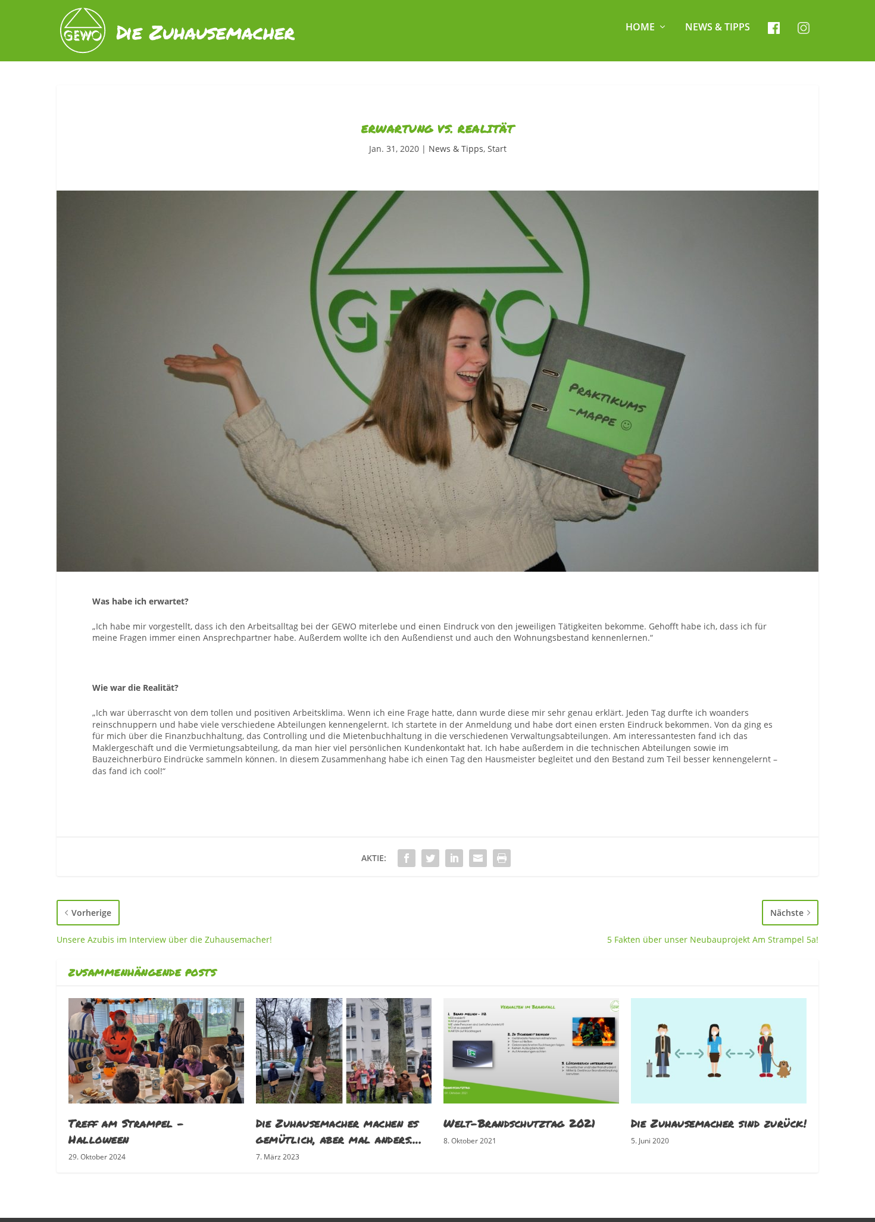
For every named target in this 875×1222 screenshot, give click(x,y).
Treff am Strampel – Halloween (126, 1131)
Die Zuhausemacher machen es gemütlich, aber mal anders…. (338, 1131)
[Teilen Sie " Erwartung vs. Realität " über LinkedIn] (454, 858)
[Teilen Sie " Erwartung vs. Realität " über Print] (502, 858)
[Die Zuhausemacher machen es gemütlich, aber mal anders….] (344, 1050)
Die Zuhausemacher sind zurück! (719, 1123)
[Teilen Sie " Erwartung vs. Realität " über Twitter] (430, 858)
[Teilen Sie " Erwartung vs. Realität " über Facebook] (406, 858)
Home (640, 27)
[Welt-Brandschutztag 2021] (531, 1050)
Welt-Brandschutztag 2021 (519, 1123)
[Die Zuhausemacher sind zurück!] (719, 1050)
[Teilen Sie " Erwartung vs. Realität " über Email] (478, 858)
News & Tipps (717, 27)
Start (497, 148)
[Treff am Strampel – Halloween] (156, 1050)
